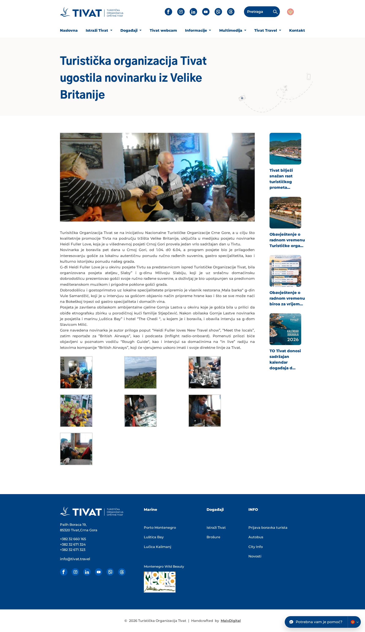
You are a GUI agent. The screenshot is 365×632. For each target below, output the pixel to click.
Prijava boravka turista (267, 528)
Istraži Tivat (97, 30)
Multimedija (231, 30)
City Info (255, 547)
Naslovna (69, 30)
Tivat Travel (266, 30)
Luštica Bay (154, 537)
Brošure (213, 537)
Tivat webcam (163, 30)
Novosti (254, 556)
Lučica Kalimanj (157, 547)
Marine (150, 509)
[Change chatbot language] (354, 622)
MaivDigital (231, 621)
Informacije (196, 30)
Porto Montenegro (160, 528)
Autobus (255, 537)
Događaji (129, 30)
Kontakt (297, 30)
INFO (253, 509)
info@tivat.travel (75, 559)
